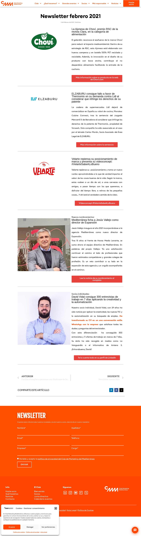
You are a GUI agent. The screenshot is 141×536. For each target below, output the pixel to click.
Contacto (10, 499)
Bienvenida (39, 491)
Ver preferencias (48, 527)
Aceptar (12, 527)
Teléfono (75, 438)
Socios (37, 494)
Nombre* (21, 428)
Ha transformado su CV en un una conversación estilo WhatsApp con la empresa (97, 320)
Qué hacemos (12, 494)
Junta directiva (41, 496)
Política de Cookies (86, 510)
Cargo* (74, 448)
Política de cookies (19, 532)
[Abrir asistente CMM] (135, 530)
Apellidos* (76, 428)
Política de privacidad (32, 532)
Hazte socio (11, 491)
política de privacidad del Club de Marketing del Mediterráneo (66, 459)
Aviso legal (43, 532)
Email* (20, 438)
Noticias (78, 22)
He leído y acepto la (57, 459)
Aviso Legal (71, 510)
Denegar (30, 527)
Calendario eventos (43, 499)
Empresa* (21, 448)
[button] (56, 508)
